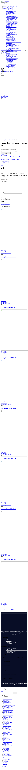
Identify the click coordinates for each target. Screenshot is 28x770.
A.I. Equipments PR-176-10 (8, 458)
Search (15, 693)
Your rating (3, 179)
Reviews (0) (5, 161)
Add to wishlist (4, 155)
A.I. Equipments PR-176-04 (8, 609)
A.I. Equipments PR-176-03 (8, 307)
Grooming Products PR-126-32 (7, 95)
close (2, 691)
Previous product (4, 52)
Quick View (3, 250)
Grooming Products (17, 50)
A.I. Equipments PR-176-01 (8, 257)
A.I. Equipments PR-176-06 (8, 358)
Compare (2, 154)
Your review (4, 181)
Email (2, 195)
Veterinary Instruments (8, 50)
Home (2, 50)
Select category (4, 3)
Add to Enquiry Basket (5, 153)
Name (2, 192)
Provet (15, 683)
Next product (3, 97)
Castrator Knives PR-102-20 (8, 408)
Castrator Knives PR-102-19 (8, 509)
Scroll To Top (3, 766)
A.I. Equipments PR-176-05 (8, 559)
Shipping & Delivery (7, 162)
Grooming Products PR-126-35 (7, 139)
